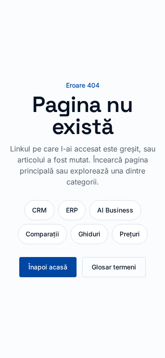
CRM (39, 210)
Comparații (42, 234)
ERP (72, 210)
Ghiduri (89, 234)
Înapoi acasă (47, 267)
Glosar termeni (114, 267)
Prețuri (130, 234)
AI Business (115, 210)
